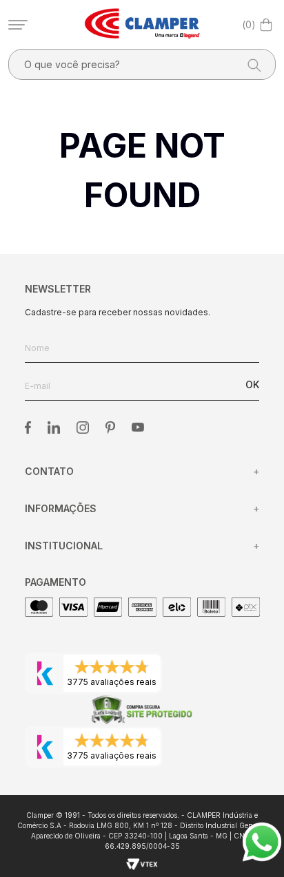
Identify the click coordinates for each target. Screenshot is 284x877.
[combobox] (142, 64)
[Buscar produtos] (250, 64)
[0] (266, 25)
